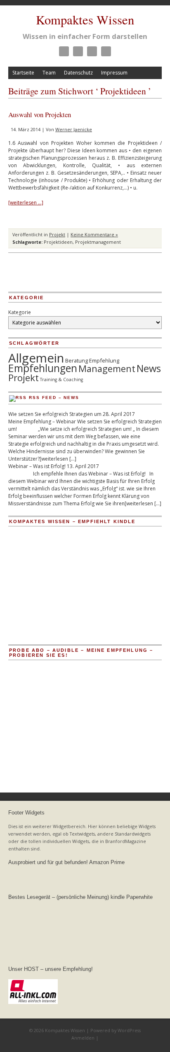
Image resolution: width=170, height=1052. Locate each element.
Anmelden (82, 1038)
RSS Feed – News (54, 397)
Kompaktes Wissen (85, 19)
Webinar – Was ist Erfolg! (37, 466)
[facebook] (78, 51)
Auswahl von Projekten (39, 114)
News (149, 368)
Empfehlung (104, 360)
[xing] (106, 51)
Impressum (114, 72)
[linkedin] (92, 51)
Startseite (23, 72)
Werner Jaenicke (73, 129)
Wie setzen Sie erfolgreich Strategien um (55, 414)
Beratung (76, 360)
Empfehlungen (42, 368)
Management (106, 369)
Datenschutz (78, 72)
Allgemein (36, 358)
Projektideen (58, 242)
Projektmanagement (98, 242)
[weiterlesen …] (25, 202)
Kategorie (19, 312)
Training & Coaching (61, 379)
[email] (64, 51)
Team (49, 72)
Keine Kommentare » (94, 234)
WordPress (129, 1030)
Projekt (57, 234)
